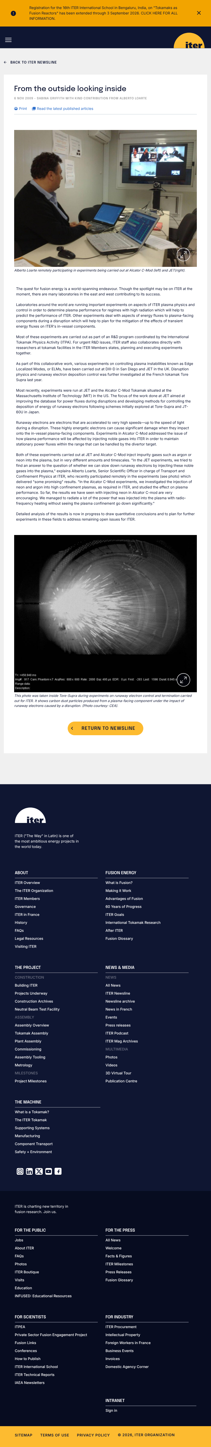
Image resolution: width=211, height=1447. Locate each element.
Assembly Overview (32, 1025)
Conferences (26, 1351)
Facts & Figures (119, 1256)
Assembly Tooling (30, 1057)
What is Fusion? (119, 883)
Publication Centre (121, 1081)
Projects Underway (31, 993)
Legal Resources (29, 938)
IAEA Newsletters (30, 1383)
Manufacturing (27, 1136)
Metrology (23, 1065)
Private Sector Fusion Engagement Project (51, 1335)
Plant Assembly (28, 1041)
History (21, 922)
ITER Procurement (121, 1327)
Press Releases (118, 1272)
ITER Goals (115, 915)
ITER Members (27, 899)
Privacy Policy (93, 1435)
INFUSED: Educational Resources (43, 1296)
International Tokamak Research (133, 922)
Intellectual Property (123, 1335)
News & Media (120, 968)
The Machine (28, 1102)
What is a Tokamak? (32, 1112)
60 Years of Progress (124, 907)
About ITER (24, 1248)
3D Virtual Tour (118, 1073)
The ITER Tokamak (31, 1120)
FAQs (19, 930)
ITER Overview (27, 883)
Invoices (113, 1359)
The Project (28, 968)
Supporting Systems (32, 1128)
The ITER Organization (34, 891)
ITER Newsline (118, 993)
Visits (19, 1280)
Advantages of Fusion (124, 899)
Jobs (19, 1240)
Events (111, 1017)
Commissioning (28, 1049)
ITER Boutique (27, 1272)
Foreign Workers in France (128, 1343)
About (21, 873)
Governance (25, 907)
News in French (119, 1009)
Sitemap (24, 1435)
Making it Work (118, 891)
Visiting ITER (26, 946)
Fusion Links (25, 1343)
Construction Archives (34, 1001)
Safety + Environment (33, 1152)
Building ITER (26, 985)
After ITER (114, 930)
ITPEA (20, 1327)
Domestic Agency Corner (127, 1367)
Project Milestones (31, 1081)
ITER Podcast (117, 1033)
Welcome (113, 1248)
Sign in (111, 1410)
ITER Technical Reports (35, 1375)
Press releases (118, 1025)
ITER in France (27, 915)
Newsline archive (120, 1001)
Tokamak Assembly (31, 1033)
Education (23, 1288)
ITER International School (36, 1367)
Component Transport (34, 1144)
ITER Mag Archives (122, 1041)
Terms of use (54, 1435)
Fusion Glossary (119, 938)
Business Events (120, 1351)
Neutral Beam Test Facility (37, 1009)
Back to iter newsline (33, 63)
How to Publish (28, 1359)
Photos (111, 1057)
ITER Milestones (119, 1264)
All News (113, 985)
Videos (111, 1065)
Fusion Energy (121, 873)
